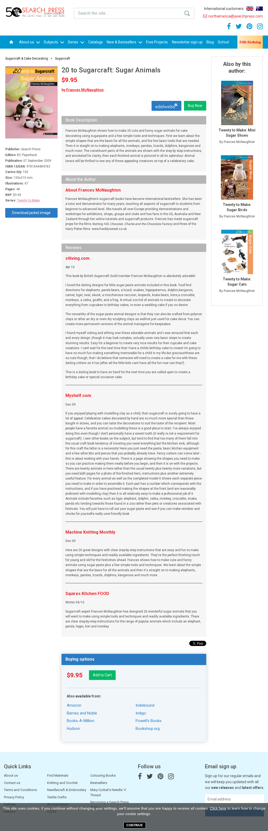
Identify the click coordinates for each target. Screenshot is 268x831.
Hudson (73, 728)
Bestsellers (98, 783)
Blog (210, 42)
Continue (134, 825)
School (223, 42)
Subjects (51, 42)
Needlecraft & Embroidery (66, 790)
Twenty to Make (28, 200)
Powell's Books (148, 720)
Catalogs (95, 42)
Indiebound (145, 705)
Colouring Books (103, 775)
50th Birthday (250, 42)
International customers (224, 9)
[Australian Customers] (259, 9)
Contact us (12, 783)
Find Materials (57, 775)
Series (73, 42)
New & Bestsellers (122, 42)
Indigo (141, 713)
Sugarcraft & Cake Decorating (26, 58)
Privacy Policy (14, 797)
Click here (218, 808)
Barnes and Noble (82, 713)
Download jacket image (31, 213)
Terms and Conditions (20, 790)
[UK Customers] (249, 9)
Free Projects (157, 42)
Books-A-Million (80, 720)
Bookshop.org (148, 728)
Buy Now (195, 105)
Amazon (74, 705)
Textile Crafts (56, 797)
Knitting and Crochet (62, 783)
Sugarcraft (62, 58)
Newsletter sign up (187, 42)
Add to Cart (102, 675)
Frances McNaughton (85, 90)
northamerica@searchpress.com (235, 16)
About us (27, 42)
